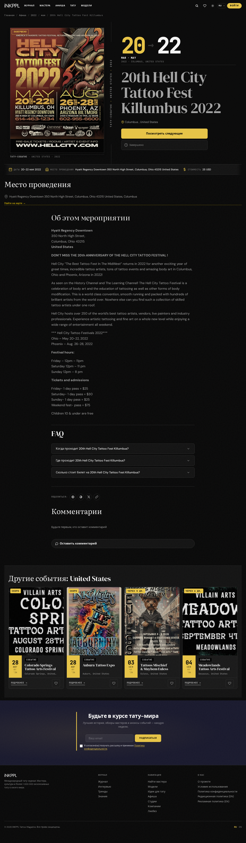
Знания (102, 796)
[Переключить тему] (212, 5)
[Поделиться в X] (89, 497)
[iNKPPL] (12, 6)
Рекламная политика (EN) (213, 801)
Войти (234, 5)
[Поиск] (196, 5)
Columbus (131, 122)
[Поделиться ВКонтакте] (81, 497)
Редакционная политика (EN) (216, 796)
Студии (152, 801)
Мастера (45, 5)
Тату (73, 5)
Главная (9, 15)
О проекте (204, 781)
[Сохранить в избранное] (56, 683)
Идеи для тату (156, 791)
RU (235, 827)
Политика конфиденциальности (217, 791)
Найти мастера (157, 781)
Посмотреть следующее (164, 133)
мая (43, 15)
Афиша (60, 5)
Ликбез (152, 811)
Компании (154, 806)
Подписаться (148, 738)
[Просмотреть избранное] (204, 5)
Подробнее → (19, 682)
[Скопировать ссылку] (96, 497)
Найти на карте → (15, 203)
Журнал (29, 5)
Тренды (103, 791)
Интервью (104, 786)
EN (240, 827)
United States (149, 122)
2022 (34, 15)
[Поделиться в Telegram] (73, 497)
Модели (86, 5)
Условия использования (213, 786)
